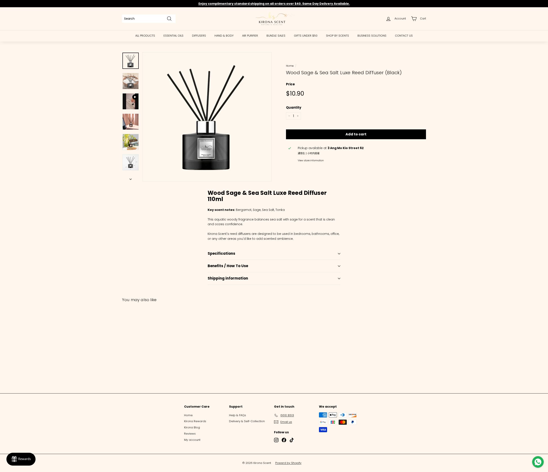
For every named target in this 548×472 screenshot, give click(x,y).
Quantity (293, 107)
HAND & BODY (224, 36)
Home (289, 66)
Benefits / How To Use (228, 265)
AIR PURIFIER (250, 36)
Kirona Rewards (195, 421)
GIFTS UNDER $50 (305, 36)
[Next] (130, 178)
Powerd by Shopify (288, 463)
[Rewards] (21, 459)
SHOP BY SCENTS (337, 36)
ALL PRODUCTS (145, 36)
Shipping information (228, 278)
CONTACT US (404, 36)
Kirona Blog (192, 427)
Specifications (221, 253)
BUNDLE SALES (276, 36)
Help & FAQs (237, 415)
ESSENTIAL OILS (173, 36)
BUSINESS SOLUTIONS (371, 36)
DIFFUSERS (199, 36)
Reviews (190, 434)
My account (192, 440)
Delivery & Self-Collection (247, 421)
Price (290, 84)
